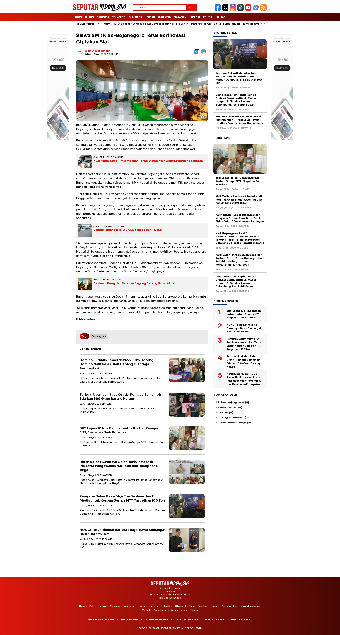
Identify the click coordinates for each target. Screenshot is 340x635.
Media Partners (240, 619)
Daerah (215, 606)
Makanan (180, 17)
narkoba (225, 412)
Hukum (89, 17)
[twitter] (226, 9)
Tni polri (146, 610)
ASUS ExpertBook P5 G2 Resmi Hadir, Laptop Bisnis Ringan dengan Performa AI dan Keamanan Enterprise (244, 379)
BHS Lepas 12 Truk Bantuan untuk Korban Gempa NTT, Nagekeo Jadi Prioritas (119, 430)
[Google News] (256, 9)
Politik (207, 17)
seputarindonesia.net (97, 51)
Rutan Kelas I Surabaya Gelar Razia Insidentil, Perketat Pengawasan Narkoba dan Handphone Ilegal (119, 466)
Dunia (191, 606)
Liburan (150, 17)
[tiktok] (241, 9)
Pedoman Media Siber (101, 619)
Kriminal (194, 17)
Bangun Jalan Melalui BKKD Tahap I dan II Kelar (128, 230)
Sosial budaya (179, 610)
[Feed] (263, 9)
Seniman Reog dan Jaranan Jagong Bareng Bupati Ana (134, 283)
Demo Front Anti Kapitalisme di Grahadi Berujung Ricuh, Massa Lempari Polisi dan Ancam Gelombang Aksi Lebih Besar (236, 99)
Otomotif (103, 17)
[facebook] (218, 9)
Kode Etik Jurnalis (186, 619)
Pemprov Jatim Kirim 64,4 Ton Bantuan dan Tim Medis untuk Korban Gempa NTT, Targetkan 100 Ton (226, 23)
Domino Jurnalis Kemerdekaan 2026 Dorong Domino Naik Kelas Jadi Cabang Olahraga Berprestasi (117, 364)
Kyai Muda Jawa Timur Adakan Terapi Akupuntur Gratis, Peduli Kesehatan (148, 161)
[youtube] (249, 9)
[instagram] (233, 9)
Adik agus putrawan (233, 417)
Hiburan (220, 17)
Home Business (214, 619)
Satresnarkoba (230, 407)
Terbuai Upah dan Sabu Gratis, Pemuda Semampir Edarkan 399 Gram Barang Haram (120, 397)
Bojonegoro (99, 336)
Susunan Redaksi (131, 619)
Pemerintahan (229, 606)
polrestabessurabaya (234, 422)
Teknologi (119, 17)
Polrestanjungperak (233, 402)
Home (78, 17)
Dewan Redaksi (159, 619)
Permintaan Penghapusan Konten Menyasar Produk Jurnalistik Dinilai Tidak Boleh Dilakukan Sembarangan (239, 218)
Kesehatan (164, 17)
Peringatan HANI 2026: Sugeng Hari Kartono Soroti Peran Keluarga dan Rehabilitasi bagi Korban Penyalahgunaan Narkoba (238, 259)
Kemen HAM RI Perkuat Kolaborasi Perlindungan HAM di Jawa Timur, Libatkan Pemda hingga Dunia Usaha (239, 119)
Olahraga (135, 17)
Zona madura (161, 610)
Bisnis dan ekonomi (251, 606)
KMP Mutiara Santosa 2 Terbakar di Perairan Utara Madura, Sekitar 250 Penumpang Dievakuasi (238, 199)
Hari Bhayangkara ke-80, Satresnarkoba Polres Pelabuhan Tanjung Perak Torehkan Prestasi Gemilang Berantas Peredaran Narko (239, 238)
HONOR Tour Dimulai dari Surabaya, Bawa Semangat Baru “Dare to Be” (121, 23)
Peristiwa (202, 606)
